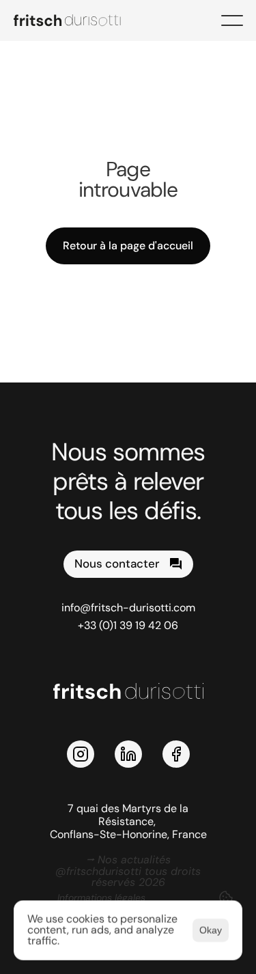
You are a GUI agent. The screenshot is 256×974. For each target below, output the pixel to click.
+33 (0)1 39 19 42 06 (128, 625)
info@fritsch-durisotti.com (128, 607)
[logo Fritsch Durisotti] (75, 20)
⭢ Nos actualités (128, 859)
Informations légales (101, 897)
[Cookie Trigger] (226, 897)
